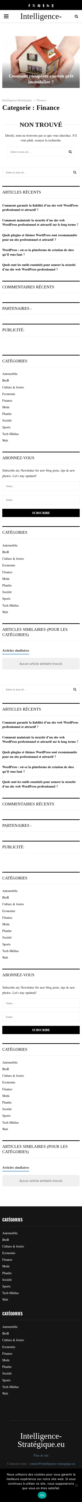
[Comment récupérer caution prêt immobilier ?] (41, 62)
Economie (8, 394)
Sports (6, 427)
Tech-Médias (10, 434)
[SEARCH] (75, 172)
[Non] (76, 1485)
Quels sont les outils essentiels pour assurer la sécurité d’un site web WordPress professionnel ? (39, 267)
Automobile (10, 374)
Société (7, 420)
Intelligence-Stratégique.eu (41, 22)
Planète (7, 413)
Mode (6, 407)
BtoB (5, 380)
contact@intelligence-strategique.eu (52, 1463)
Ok (42, 1495)
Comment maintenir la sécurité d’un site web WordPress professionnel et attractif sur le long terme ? (40, 222)
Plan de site (41, 1455)
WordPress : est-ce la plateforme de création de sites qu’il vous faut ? (38, 252)
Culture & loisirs (13, 387)
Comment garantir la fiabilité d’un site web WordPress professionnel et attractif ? (40, 207)
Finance (7, 400)
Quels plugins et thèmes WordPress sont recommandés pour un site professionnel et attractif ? (39, 237)
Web (5, 440)
